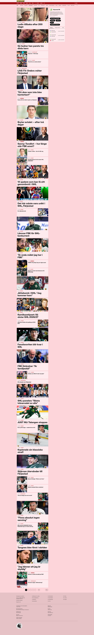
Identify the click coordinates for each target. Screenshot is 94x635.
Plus (30, 3)
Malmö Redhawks (51, 5)
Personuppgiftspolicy (35, 597)
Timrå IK (68, 5)
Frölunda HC (35, 5)
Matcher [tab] (51, 27)
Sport (21, 3)
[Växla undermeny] (77, 5)
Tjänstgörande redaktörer (20, 596)
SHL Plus (58, 20)
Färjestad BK (31, 5)
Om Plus (49, 601)
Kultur (38, 3)
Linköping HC (43, 5)
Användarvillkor (34, 601)
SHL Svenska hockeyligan (55, 18)
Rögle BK (60, 5)
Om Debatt (65, 599)
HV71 (52, 22)
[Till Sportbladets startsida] (21, 1)
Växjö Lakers (72, 5)
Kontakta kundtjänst (19, 600)
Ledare (41, 3)
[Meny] (44, 3)
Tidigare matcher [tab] (57, 27)
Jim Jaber (49, 615)
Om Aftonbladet (50, 596)
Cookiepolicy (34, 599)
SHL (17, 5)
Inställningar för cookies (35, 596)
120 (38, 589)
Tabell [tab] (63, 27)
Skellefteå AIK (64, 5)
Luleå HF (47, 5)
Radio (27, 3)
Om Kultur (64, 596)
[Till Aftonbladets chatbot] (65, 1)
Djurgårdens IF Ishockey (55, 24)
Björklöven (21, 5)
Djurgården (26, 5)
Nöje (24, 3)
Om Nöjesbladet (50, 599)
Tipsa (33, 3)
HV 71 (39, 5)
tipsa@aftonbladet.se (19, 598)
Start (18, 3)
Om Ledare (65, 597)
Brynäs (56, 5)
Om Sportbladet (50, 597)
